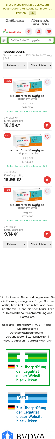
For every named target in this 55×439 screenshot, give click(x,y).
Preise (47, 325)
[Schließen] (49, 40)
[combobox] (31, 40)
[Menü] (4, 40)
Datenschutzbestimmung (26, 333)
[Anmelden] (38, 31)
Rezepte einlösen (14, 340)
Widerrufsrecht (26, 329)
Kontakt (45, 24)
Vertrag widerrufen (40, 340)
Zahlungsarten (37, 336)
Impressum (24, 325)
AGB (37, 325)
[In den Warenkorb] (47, 125)
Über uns (36, 24)
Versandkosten (15, 336)
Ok (32, 13)
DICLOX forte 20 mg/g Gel (27, 96)
